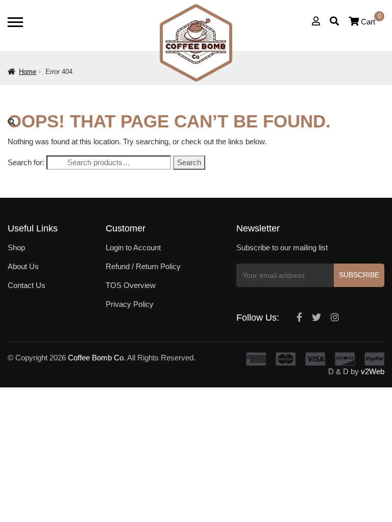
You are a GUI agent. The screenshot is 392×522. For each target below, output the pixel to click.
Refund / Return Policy (143, 266)
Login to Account (133, 247)
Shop (16, 247)
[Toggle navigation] (15, 22)
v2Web (372, 371)
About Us (23, 266)
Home (27, 71)
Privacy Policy (130, 304)
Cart (371, 21)
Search (189, 162)
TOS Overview (131, 285)
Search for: (26, 162)
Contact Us (26, 285)
